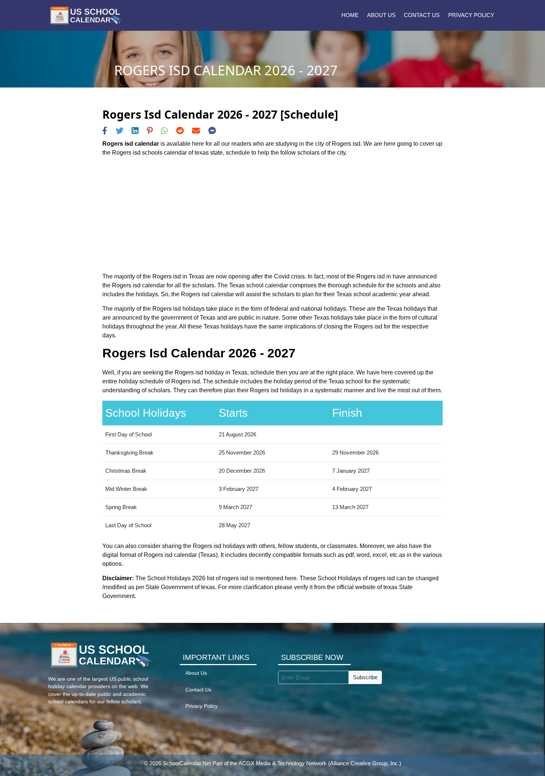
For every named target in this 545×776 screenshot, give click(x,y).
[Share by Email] (196, 130)
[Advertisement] (272, 215)
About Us (381, 15)
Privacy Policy (471, 15)
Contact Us (422, 15)
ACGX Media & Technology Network (282, 763)
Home (350, 15)
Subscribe (365, 677)
